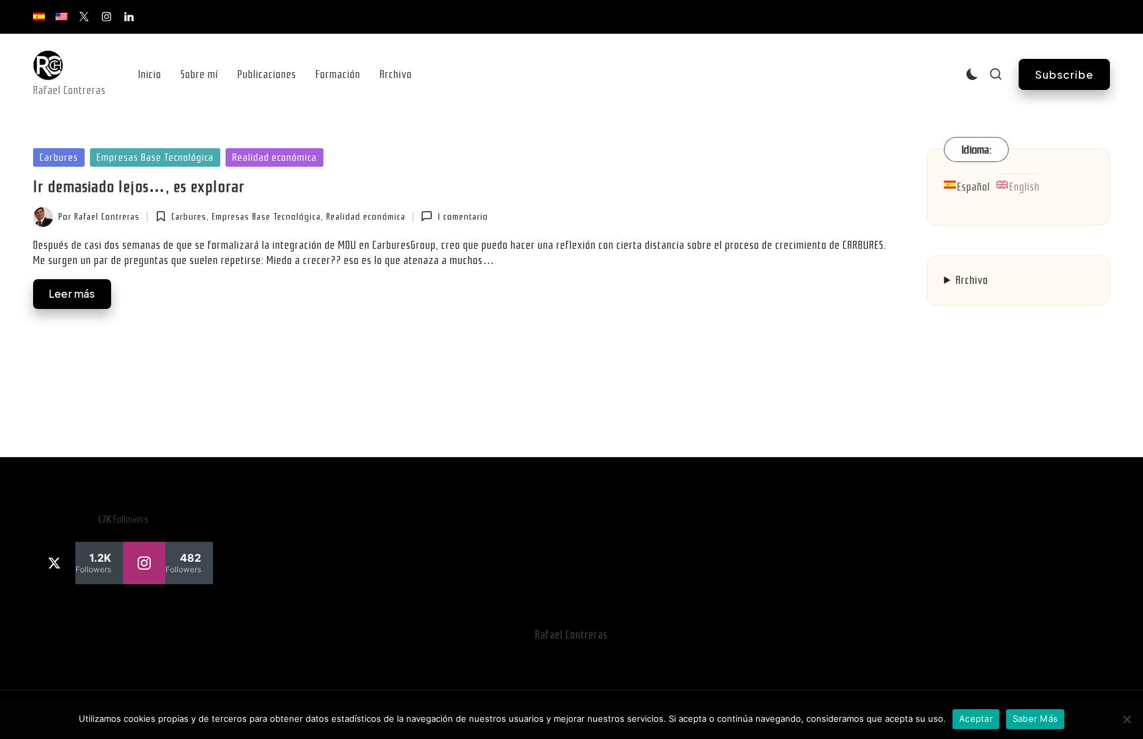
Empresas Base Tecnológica (155, 157)
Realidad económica (274, 157)
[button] (1064, 74)
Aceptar (976, 718)
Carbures (59, 157)
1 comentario (462, 216)
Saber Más (1035, 718)
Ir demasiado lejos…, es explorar (139, 186)
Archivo (972, 280)
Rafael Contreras (571, 635)
